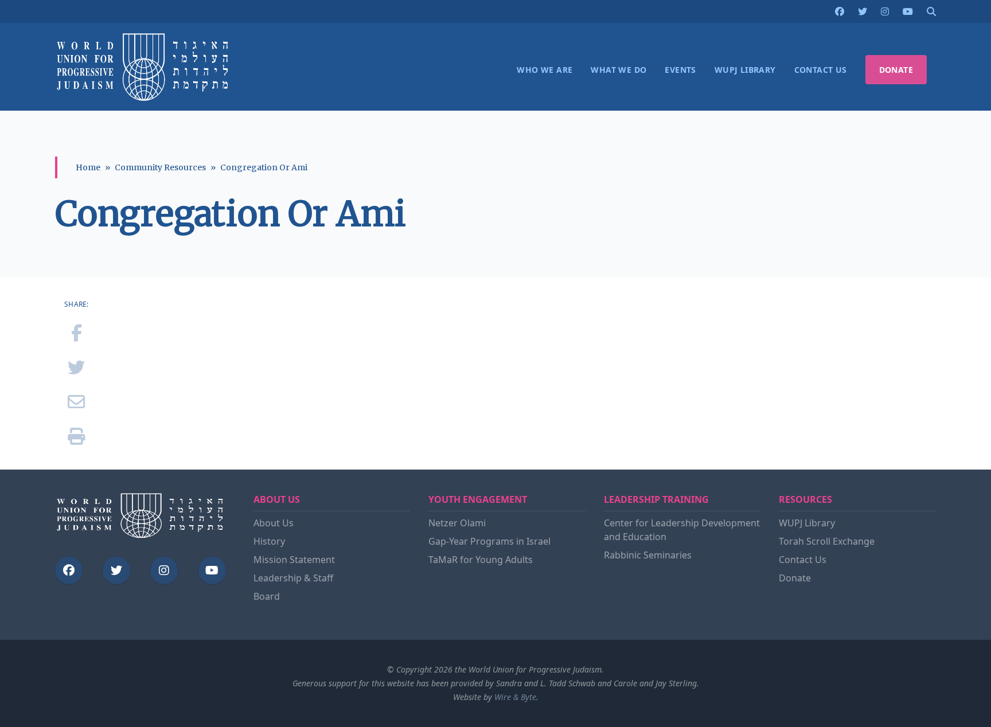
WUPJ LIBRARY (745, 69)
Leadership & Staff (293, 578)
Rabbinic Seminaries (648, 555)
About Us (273, 523)
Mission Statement (294, 559)
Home (88, 167)
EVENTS (680, 69)
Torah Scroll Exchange (827, 541)
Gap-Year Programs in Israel (489, 541)
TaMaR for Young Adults (480, 559)
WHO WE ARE (544, 69)
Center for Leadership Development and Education (682, 530)
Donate (795, 578)
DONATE (896, 69)
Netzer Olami (457, 523)
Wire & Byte (515, 696)
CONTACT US (820, 69)
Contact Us (802, 559)
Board (266, 596)
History (269, 541)
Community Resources (160, 167)
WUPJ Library (807, 523)
